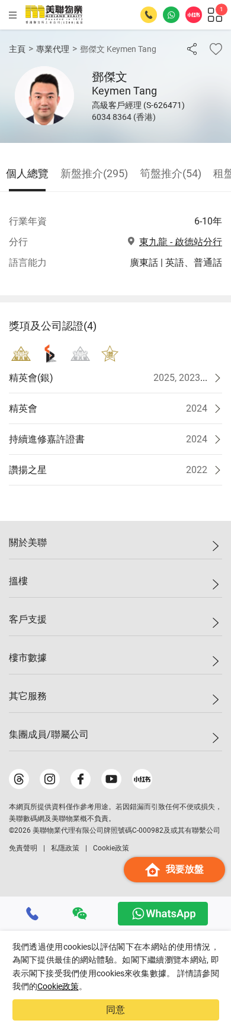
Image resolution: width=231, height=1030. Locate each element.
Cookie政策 (58, 986)
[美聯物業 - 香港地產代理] (53, 14)
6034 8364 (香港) (124, 117)
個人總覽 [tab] (27, 173)
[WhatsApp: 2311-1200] (171, 14)
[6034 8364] (32, 913)
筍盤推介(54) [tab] (170, 173)
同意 (115, 1009)
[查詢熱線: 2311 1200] (148, 14)
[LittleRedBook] (142, 779)
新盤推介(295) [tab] (94, 173)
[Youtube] (111, 779)
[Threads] (19, 779)
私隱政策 (65, 848)
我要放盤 (185, 869)
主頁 (17, 49)
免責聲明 (23, 848)
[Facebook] (80, 779)
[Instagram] (50, 779)
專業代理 (52, 49)
